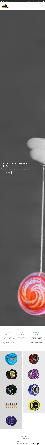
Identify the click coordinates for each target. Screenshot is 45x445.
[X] (33, 1)
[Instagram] (41, 1)
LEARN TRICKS (7, 172)
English (30, 1)
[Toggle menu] (43, 6)
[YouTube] (38, 1)
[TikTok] (43, 1)
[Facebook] (36, 1)
